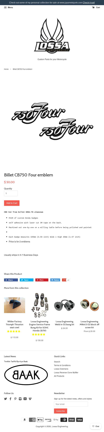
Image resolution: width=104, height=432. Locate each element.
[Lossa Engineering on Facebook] (10, 399)
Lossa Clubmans (61, 368)
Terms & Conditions (62, 365)
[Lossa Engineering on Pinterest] (15, 399)
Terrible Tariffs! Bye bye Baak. (16, 361)
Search (57, 361)
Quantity (8, 188)
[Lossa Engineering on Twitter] (5, 399)
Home (6, 69)
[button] (14, 331)
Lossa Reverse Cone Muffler (66, 372)
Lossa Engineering (60, 426)
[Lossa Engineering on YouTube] (25, 399)
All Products (59, 376)
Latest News (10, 356)
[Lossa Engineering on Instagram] (20, 399)
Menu (10, 7)
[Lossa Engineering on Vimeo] (30, 399)
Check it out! (89, 2)
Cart (98, 7)
